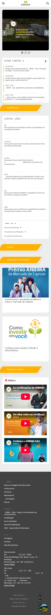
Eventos (7, 542)
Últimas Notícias (14, 61)
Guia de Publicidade (12, 525)
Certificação (9, 518)
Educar (7, 502)
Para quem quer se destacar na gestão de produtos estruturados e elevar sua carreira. (25, 210)
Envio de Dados (10, 521)
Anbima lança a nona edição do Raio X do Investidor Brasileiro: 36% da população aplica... (24, 98)
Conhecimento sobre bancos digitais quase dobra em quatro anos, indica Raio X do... (25, 79)
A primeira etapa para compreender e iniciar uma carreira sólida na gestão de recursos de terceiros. (24, 178)
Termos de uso (18, 603)
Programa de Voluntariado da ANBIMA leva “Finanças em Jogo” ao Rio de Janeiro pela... (25, 70)
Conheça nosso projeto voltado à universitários (21, 349)
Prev (6, 33)
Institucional (9, 489)
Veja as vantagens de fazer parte (17, 485)
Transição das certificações (13, 232)
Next (44, 33)
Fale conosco (18, 595)
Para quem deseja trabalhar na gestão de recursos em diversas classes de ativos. (24, 194)
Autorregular (9, 499)
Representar (9, 495)
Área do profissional (11, 228)
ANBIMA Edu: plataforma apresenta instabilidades (24, 88)
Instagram (8, 538)
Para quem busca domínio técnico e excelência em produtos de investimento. (23, 162)
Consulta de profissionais (13, 236)
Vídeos (11, 380)
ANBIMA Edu (8, 223)
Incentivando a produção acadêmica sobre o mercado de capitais (23, 300)
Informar (7, 492)
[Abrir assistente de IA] (44, 608)
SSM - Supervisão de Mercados (16, 528)
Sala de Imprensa (11, 545)
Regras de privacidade (18, 599)
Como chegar (9, 565)
